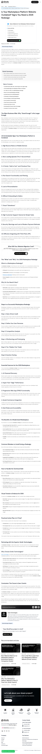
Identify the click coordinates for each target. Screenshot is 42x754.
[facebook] (4, 731)
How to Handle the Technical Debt (10, 100)
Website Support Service (12, 37)
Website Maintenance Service (13, 35)
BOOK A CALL (6, 634)
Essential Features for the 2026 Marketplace (11, 94)
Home (2, 6)
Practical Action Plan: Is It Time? (9, 104)
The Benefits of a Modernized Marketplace (11, 96)
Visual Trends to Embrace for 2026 (10, 102)
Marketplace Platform (12, 6)
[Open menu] (40, 2)
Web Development (11, 32)
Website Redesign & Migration (7, 46)
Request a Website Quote (9, 751)
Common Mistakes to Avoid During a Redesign (12, 98)
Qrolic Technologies (5, 554)
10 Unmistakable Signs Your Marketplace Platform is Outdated (14, 88)
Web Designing (10, 30)
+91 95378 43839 (27, 730)
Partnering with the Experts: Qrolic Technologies (12, 106)
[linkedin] (2, 731)
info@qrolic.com (27, 725)
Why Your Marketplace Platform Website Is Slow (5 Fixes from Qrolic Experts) (9, 680)
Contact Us (34, 2)
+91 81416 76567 (27, 724)
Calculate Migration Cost (20, 253)
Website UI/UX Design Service (13, 33)
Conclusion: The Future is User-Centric (10, 108)
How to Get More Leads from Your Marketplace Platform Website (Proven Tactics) (30, 657)
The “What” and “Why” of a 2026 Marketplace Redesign (13, 90)
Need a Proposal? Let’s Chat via (13, 40)
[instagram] (7, 731)
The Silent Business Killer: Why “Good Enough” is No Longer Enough (15, 86)
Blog (6, 6)
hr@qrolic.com (26, 732)
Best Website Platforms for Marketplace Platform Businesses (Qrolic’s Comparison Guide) (9, 658)
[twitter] (9, 731)
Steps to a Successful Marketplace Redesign (11, 92)
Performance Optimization (7, 274)
